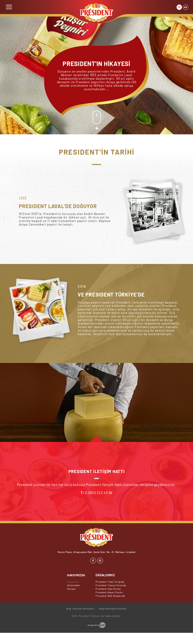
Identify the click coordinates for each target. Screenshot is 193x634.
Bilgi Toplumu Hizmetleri (80, 608)
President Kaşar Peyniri (109, 592)
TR (179, 7)
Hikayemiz (73, 581)
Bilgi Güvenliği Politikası (113, 608)
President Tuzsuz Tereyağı (111, 585)
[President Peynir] (96, 21)
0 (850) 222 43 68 (98, 493)
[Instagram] (100, 561)
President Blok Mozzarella (110, 595)
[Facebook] (93, 561)
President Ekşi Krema (108, 588)
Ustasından (73, 585)
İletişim (71, 588)
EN (185, 7)
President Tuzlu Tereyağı (110, 581)
